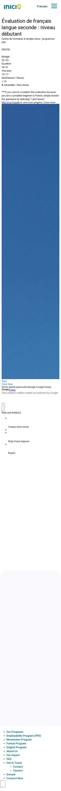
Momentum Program (19, 739)
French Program (16, 743)
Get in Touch (14, 762)
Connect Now (15, 778)
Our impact (13, 755)
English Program (17, 747)
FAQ (9, 759)
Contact (18, 766)
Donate (11, 774)
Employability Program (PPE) (24, 735)
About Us (12, 751)
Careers (18, 770)
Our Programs (15, 731)
